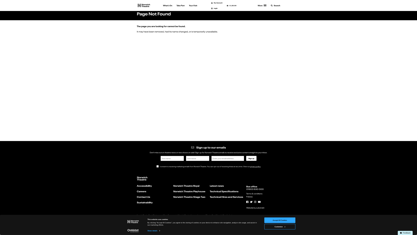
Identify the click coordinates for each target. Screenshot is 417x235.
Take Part (181, 5)
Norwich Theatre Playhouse (189, 191)
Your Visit (193, 5)
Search (276, 5)
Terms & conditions (254, 193)
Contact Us (143, 196)
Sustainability (145, 202)
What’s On (167, 5)
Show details (152, 231)
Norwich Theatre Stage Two (189, 196)
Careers (141, 191)
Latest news (217, 185)
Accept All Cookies (280, 220)
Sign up (251, 158)
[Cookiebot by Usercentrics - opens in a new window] (133, 230)
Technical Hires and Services (226, 196)
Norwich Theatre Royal (186, 185)
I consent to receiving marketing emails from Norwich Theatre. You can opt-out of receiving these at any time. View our (210, 166)
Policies (249, 196)
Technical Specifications (224, 191)
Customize (279, 227)
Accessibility (144, 185)
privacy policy (255, 166)
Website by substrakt (255, 207)
